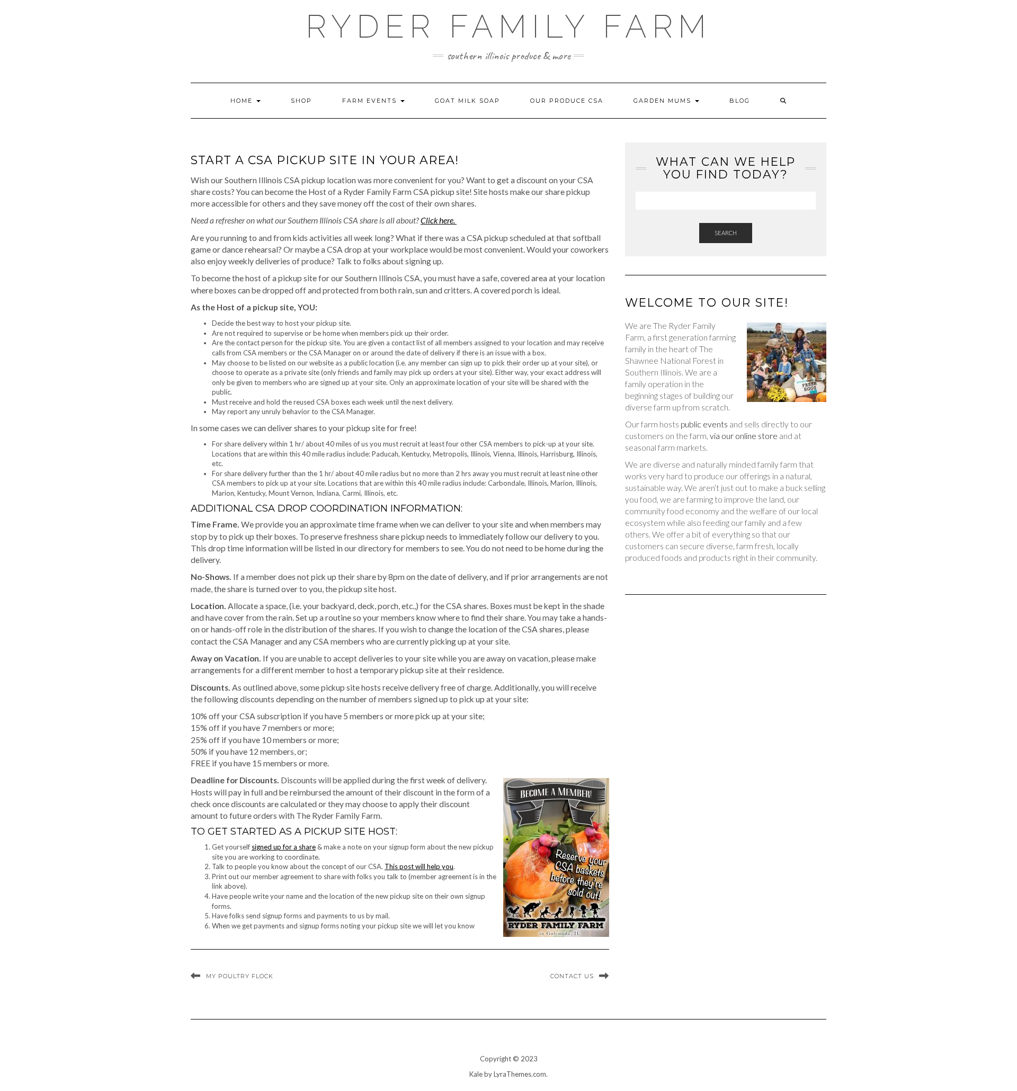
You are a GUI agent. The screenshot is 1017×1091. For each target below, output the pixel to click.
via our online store (744, 436)
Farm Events (370, 100)
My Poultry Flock (239, 976)
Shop (301, 100)
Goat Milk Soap (467, 100)
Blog (739, 100)
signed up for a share (284, 847)
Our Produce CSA (566, 100)
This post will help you (419, 866)
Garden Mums (664, 100)
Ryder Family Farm (508, 26)
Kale (476, 1074)
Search (726, 232)
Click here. (439, 220)
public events (704, 424)
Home (242, 100)
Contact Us (572, 976)
